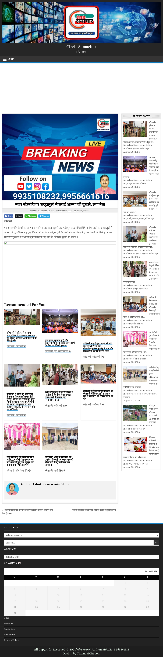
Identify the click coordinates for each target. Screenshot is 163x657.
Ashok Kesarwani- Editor (43, 211)
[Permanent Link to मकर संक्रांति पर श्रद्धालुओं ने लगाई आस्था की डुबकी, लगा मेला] (60, 157)
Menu (10, 59)
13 (81, 595)
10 (15, 595)
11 (36, 595)
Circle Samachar (81, 46)
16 (147, 595)
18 (36, 601)
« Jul (6, 618)
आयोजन (86, 210)
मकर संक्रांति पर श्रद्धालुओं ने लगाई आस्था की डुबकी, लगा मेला (60, 204)
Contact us (9, 629)
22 (125, 601)
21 (103, 601)
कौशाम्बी (79, 210)
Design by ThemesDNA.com (81, 653)
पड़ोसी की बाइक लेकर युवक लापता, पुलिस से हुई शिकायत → (95, 510)
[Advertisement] (81, 86)
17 (15, 601)
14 (103, 595)
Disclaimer (9, 634)
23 (147, 601)
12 (58, 595)
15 (125, 595)
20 (80, 601)
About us (8, 623)
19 (58, 601)
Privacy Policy (11, 640)
